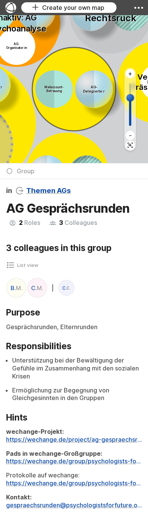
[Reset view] (130, 145)
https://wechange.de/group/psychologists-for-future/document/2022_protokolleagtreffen (74, 483)
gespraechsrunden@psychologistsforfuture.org (74, 505)
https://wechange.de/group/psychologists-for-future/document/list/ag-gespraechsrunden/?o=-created (74, 461)
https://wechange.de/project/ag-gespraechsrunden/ (74, 439)
